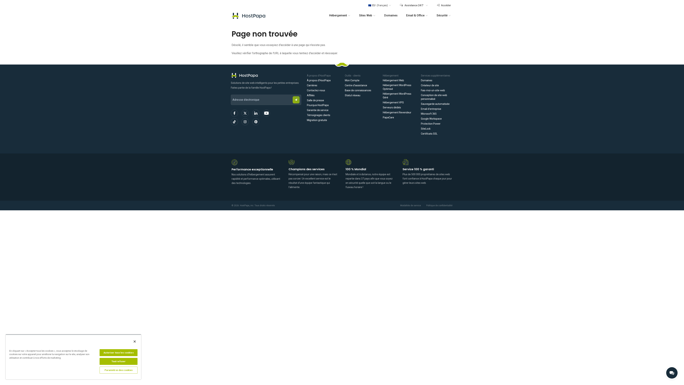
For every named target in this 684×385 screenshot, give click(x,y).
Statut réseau (352, 95)
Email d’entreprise (431, 108)
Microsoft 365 (429, 113)
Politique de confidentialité (439, 205)
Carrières (312, 85)
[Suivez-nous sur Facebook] (234, 113)
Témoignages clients (318, 115)
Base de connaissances (358, 90)
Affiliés (311, 95)
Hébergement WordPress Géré (397, 95)
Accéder (446, 5)
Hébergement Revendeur (397, 112)
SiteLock (426, 128)
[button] (379, 5)
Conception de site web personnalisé (434, 97)
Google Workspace (431, 118)
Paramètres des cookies (119, 370)
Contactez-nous (316, 90)
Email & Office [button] (415, 15)
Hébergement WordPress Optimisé (397, 87)
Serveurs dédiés (392, 107)
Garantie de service (317, 110)
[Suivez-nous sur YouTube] (266, 113)
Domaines (391, 15)
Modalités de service (410, 205)
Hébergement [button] (338, 15)
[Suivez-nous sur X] (245, 113)
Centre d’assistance (356, 85)
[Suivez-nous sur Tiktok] (234, 121)
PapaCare (388, 117)
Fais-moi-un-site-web (433, 90)
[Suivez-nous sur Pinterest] (255, 121)
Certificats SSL (429, 133)
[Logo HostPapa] (266, 75)
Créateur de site (430, 85)
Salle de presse (315, 100)
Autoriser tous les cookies (118, 352)
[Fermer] (135, 341)
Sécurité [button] (442, 15)
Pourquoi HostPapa (318, 105)
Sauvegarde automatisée (435, 103)
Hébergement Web (393, 80)
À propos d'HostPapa (319, 80)
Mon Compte (352, 80)
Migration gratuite (317, 120)
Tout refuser (119, 361)
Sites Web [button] (365, 15)
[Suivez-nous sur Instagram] (245, 121)
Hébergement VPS (393, 102)
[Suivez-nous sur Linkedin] (255, 113)
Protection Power (431, 123)
